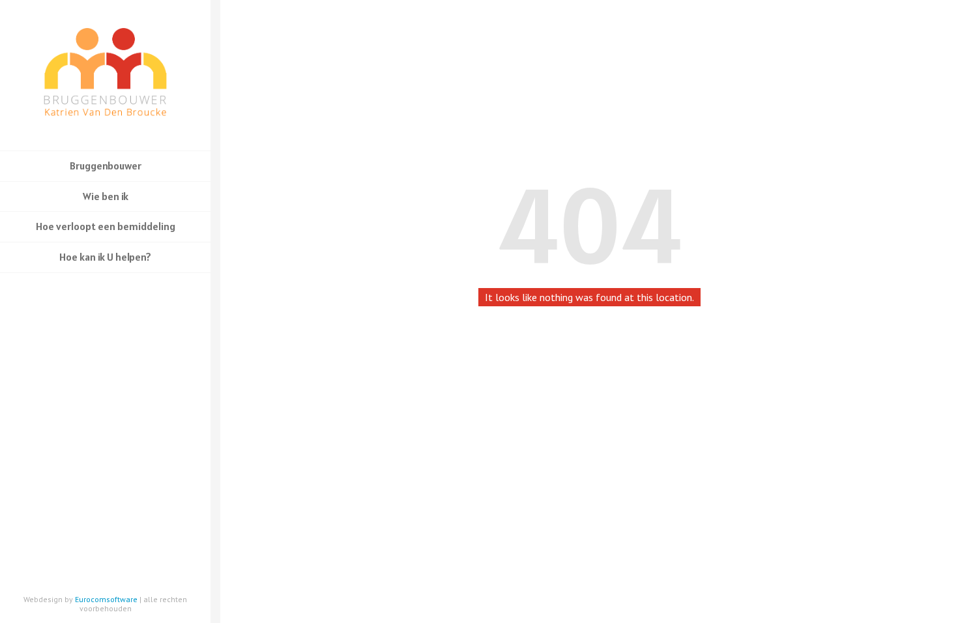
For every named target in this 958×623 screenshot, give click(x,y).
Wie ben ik (105, 196)
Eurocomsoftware (106, 599)
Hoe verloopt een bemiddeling (105, 226)
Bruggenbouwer (105, 165)
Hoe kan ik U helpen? (105, 256)
